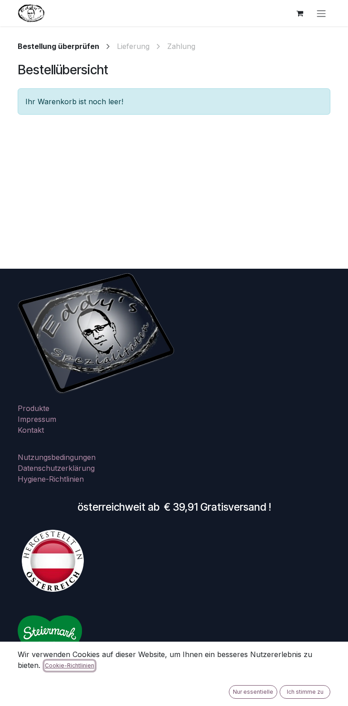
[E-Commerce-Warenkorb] (299, 13)
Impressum (37, 419)
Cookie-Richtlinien (69, 665)
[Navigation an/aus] (321, 13)
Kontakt (31, 430)
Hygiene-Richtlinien (51, 479)
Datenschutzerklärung (56, 468)
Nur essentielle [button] (253, 691)
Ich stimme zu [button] (305, 691)
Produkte (33, 408)
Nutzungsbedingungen (57, 457)
